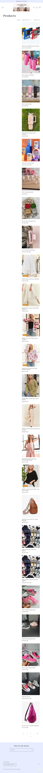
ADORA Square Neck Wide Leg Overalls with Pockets (29, 459)
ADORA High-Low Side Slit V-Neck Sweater (30, 399)
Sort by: (18, 20)
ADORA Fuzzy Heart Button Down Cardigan (30, 339)
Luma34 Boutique (9, 769)
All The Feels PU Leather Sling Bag (30, 725)
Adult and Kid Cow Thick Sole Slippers (29, 550)
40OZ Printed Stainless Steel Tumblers (28, 133)
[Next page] (30, 736)
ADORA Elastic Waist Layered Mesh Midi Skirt (30, 308)
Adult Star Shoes (26, 696)
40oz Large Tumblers (27, 104)
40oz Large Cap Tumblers (28, 75)
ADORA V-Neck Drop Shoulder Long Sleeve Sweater (30, 490)
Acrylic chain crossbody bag (28, 221)
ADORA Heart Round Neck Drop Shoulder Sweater (29, 369)
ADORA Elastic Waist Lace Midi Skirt (30, 279)
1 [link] (23, 733)
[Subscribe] (31, 749)
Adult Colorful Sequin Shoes (28, 609)
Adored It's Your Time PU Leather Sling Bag (30, 520)
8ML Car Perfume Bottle (27, 192)
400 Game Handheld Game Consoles (30, 46)
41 (37, 733)
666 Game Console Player (28, 163)
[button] (2, 7)
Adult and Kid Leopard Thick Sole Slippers (30, 580)
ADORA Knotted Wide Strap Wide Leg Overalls (31, 429)
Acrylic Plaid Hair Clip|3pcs (28, 250)
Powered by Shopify (16, 769)
